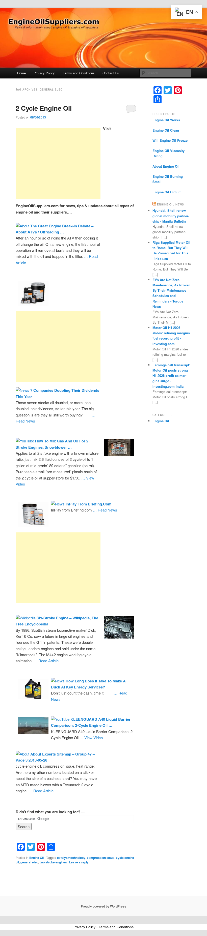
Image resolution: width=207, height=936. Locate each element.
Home (21, 73)
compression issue (100, 857)
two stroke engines (53, 862)
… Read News (105, 509)
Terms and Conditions (79, 73)
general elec (29, 862)
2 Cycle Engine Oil (44, 108)
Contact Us (110, 73)
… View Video (91, 737)
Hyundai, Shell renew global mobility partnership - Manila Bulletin (170, 215)
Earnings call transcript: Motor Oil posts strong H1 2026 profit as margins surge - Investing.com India (171, 376)
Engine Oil (36, 857)
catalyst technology (71, 857)
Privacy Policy (44, 73)
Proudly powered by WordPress (103, 906)
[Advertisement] (58, 163)
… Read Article (46, 660)
